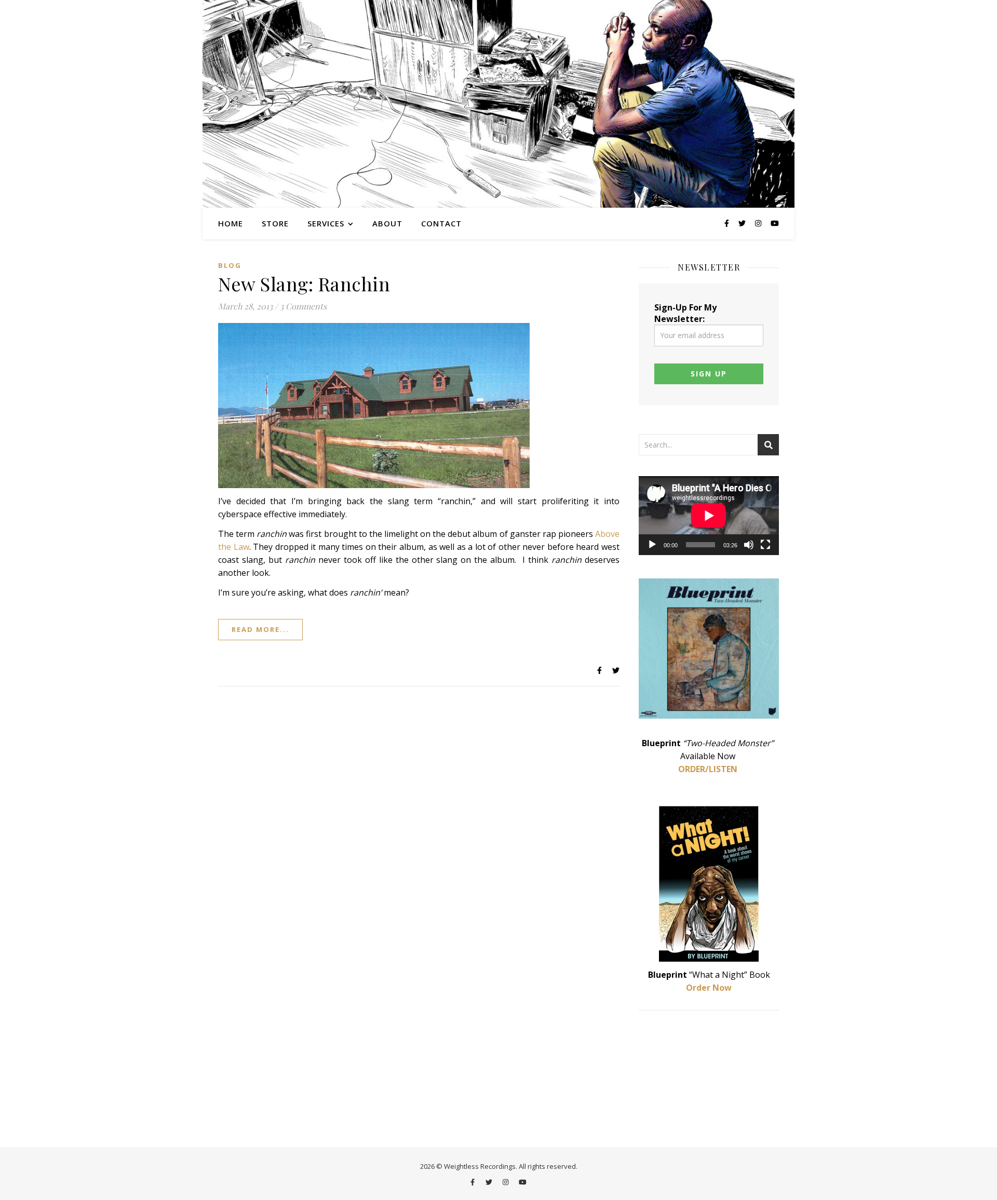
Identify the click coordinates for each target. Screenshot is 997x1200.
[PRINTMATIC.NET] (498, 104)
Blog (229, 265)
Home (230, 223)
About (387, 223)
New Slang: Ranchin (304, 283)
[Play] (652, 545)
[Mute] (749, 545)
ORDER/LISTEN (707, 769)
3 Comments (303, 306)
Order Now (709, 987)
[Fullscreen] (765, 545)
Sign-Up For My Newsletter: (685, 313)
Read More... (260, 629)
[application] (709, 515)
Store (275, 223)
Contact (441, 223)
